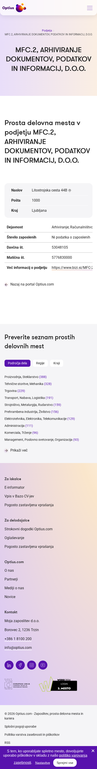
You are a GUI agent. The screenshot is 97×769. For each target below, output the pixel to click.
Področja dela (17, 363)
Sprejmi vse (65, 763)
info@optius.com (18, 647)
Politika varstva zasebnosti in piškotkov (32, 734)
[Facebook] (20, 665)
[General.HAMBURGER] (89, 8)
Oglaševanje (14, 538)
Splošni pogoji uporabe (20, 726)
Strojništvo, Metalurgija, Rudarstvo (29, 405)
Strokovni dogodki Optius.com (29, 529)
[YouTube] (42, 665)
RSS (7, 742)
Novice (10, 597)
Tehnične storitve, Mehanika (24, 384)
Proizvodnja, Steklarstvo (21, 377)
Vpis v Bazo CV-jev (19, 496)
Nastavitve (42, 763)
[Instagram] (31, 665)
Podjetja (47, 30)
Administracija (15, 425)
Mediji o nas (14, 588)
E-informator (14, 487)
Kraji (56, 363)
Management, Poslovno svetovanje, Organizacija (38, 439)
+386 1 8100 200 (18, 639)
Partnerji (11, 579)
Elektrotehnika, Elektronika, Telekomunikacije (36, 418)
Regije (40, 363)
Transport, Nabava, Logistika (25, 398)
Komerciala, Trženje (18, 432)
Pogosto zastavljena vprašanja (29, 505)
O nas (9, 570)
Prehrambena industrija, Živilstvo (27, 412)
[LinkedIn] (9, 665)
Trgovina (11, 391)
